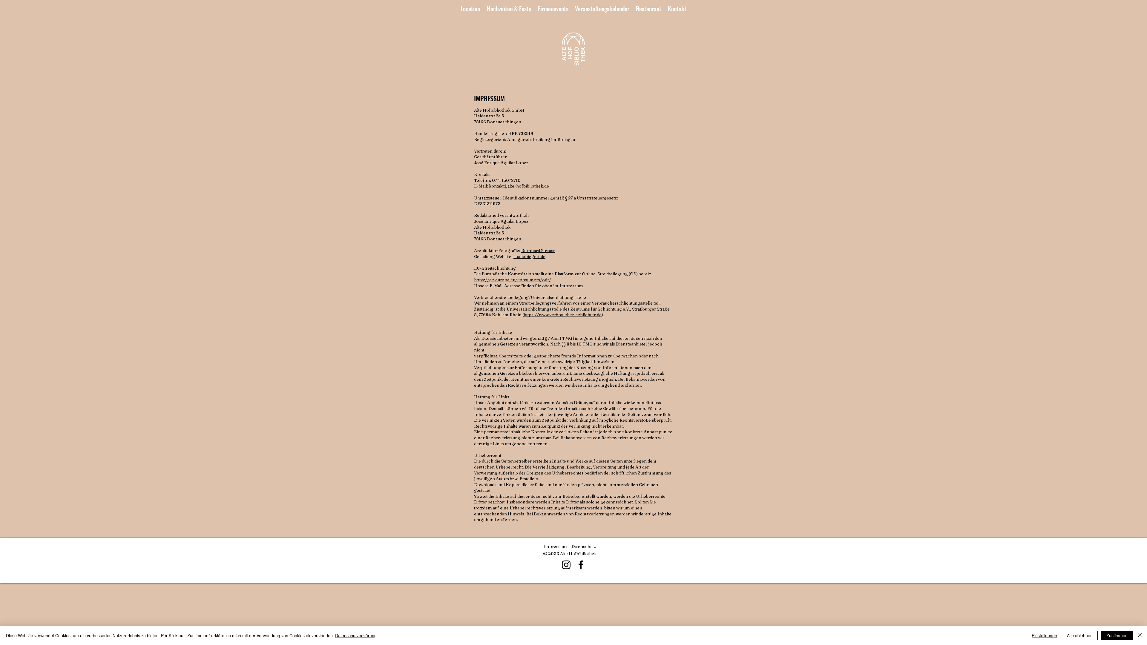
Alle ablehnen (1080, 635)
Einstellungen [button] (1044, 635)
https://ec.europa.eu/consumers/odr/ (512, 279)
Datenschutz (583, 546)
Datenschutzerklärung (356, 635)
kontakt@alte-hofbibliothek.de (519, 186)
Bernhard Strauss (538, 250)
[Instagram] (566, 565)
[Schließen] (1139, 635)
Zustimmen (1117, 635)
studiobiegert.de (529, 256)
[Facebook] (581, 565)
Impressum (555, 546)
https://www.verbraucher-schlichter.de (563, 314)
